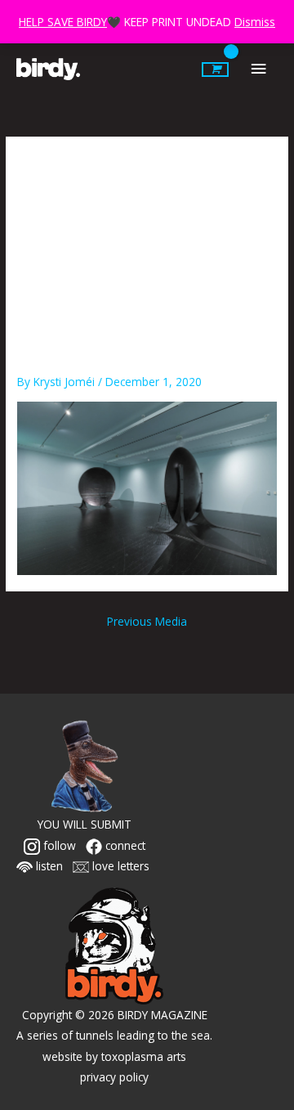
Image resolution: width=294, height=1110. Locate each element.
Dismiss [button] (254, 21)
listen (48, 866)
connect (123, 845)
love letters (119, 866)
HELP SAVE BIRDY (63, 21)
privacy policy (114, 1077)
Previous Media (147, 621)
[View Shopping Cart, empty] (215, 69)
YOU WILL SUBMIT (84, 824)
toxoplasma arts (143, 1056)
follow (58, 845)
